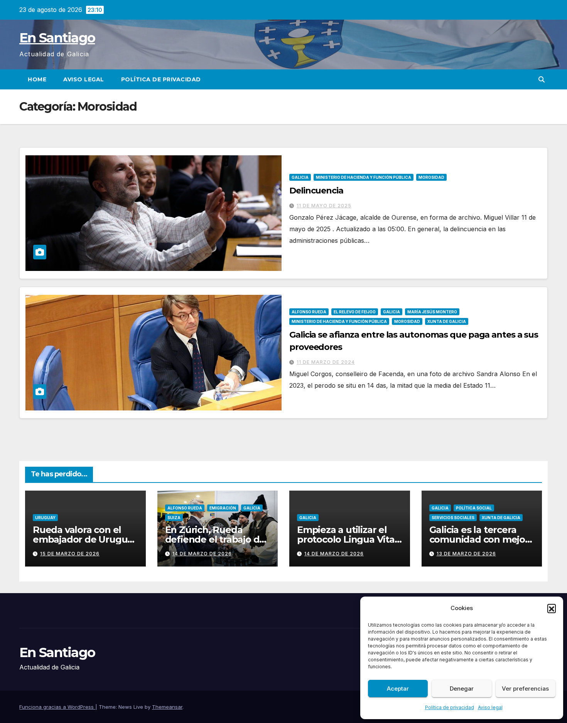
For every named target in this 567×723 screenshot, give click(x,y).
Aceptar (398, 688)
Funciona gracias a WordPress (57, 707)
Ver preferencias (525, 688)
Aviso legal (490, 707)
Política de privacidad (449, 707)
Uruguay (45, 517)
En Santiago (57, 38)
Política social (474, 508)
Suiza (174, 517)
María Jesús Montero (432, 311)
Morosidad (431, 177)
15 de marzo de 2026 (70, 554)
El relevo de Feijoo (355, 311)
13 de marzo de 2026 (466, 554)
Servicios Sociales (453, 517)
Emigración (222, 508)
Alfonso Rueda (309, 311)
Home (37, 79)
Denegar (462, 688)
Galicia (300, 177)
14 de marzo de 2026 (202, 554)
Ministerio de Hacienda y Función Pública (363, 177)
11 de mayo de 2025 (324, 205)
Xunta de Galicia (446, 321)
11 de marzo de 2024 (326, 362)
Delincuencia (316, 190)
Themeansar (167, 707)
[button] (551, 608)
